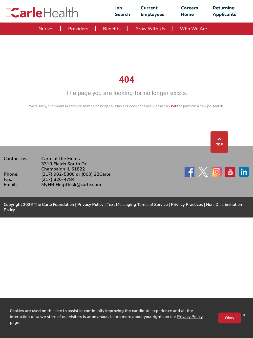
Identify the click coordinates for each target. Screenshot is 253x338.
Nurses (46, 29)
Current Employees (152, 11)
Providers (78, 29)
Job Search (122, 11)
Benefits (112, 29)
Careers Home (189, 11)
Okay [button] (229, 318)
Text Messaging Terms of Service (137, 204)
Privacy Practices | (188, 204)
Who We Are (193, 29)
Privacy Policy (90, 204)
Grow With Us (150, 29)
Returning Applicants (224, 11)
